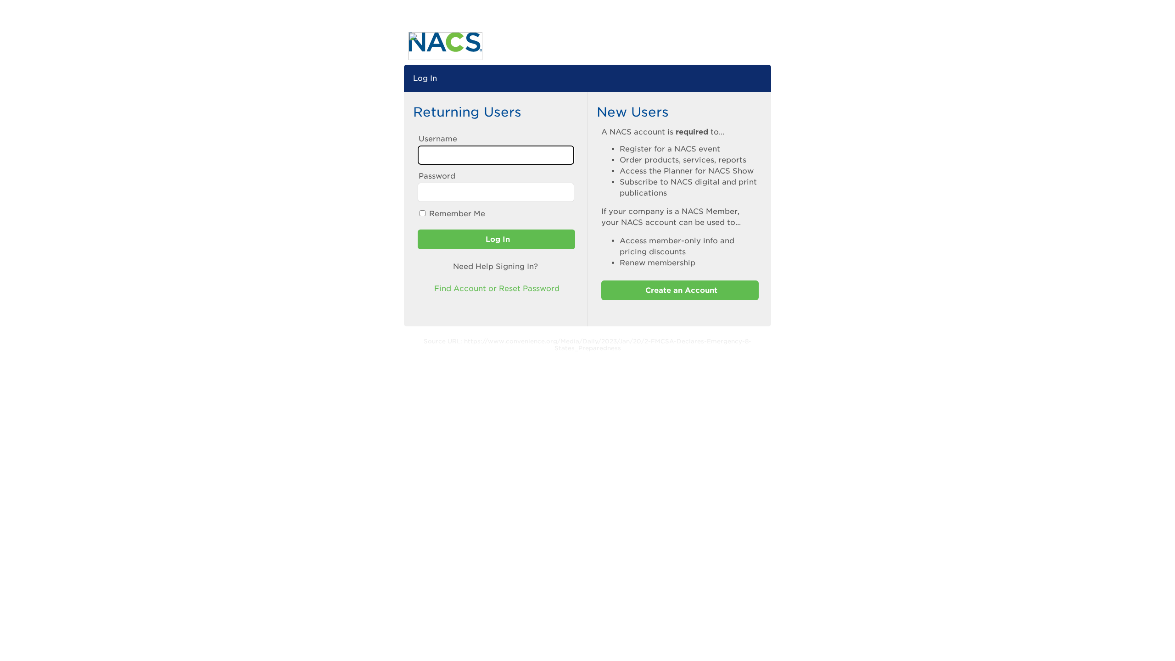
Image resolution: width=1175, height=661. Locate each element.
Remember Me (457, 213)
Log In (496, 239)
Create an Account (680, 290)
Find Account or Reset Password (496, 288)
